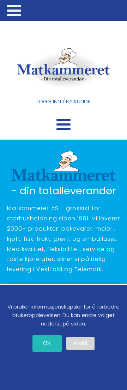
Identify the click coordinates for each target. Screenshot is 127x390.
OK (47, 343)
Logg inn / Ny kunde (63, 101)
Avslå (80, 343)
